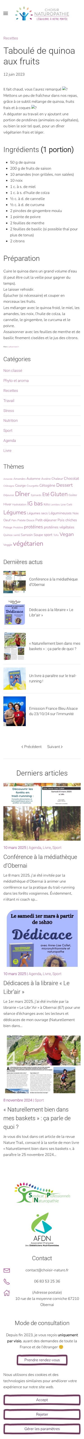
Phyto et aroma (16, 380)
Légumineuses (60, 513)
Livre (7, 450)
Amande (8, 479)
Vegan (67, 534)
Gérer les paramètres (42, 1428)
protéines (33, 527)
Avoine (46, 479)
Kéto (47, 504)
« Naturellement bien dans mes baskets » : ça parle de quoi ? (37, 1118)
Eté (46, 494)
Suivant (53, 746)
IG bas (35, 503)
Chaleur (57, 478)
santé (16, 535)
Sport (7, 430)
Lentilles (55, 504)
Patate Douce (25, 520)
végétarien (28, 543)
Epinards (36, 495)
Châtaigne (8, 486)
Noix (76, 513)
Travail (8, 400)
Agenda (9, 440)
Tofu (56, 535)
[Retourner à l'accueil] (42, 13)
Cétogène (47, 485)
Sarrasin (27, 535)
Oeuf (7, 520)
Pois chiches (67, 520)
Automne (33, 478)
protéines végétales (59, 527)
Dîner (22, 494)
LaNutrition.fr (13, 347)
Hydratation (19, 504)
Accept (42, 1399)
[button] (5, 13)
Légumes (14, 512)
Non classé (12, 370)
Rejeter (42, 1414)
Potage (7, 527)
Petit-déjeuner (46, 520)
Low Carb (66, 504)
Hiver (7, 504)
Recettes (10, 38)
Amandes (19, 479)
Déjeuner (8, 495)
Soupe (38, 535)
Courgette (33, 486)
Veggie (7, 545)
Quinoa (8, 535)
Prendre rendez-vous (42, 1360)
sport (48, 534)
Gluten (59, 494)
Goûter (73, 495)
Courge (20, 485)
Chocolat (71, 478)
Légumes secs (37, 513)
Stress (8, 410)
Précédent (33, 746)
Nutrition (10, 420)
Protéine (18, 527)
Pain (14, 520)
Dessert (64, 485)
